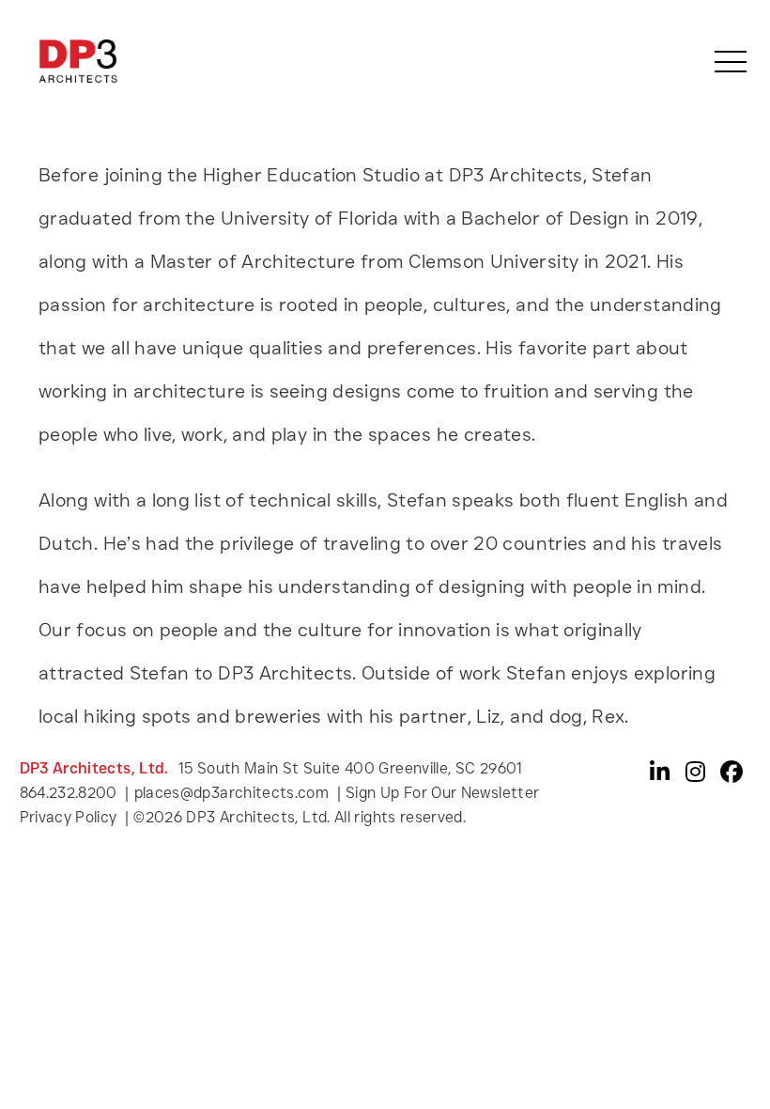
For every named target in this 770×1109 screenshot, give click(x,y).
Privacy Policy (70, 817)
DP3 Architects (285, 673)
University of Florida (310, 218)
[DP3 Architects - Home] (77, 60)
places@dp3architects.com (232, 793)
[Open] (731, 61)
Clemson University (493, 261)
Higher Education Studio (311, 175)
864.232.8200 (68, 793)
